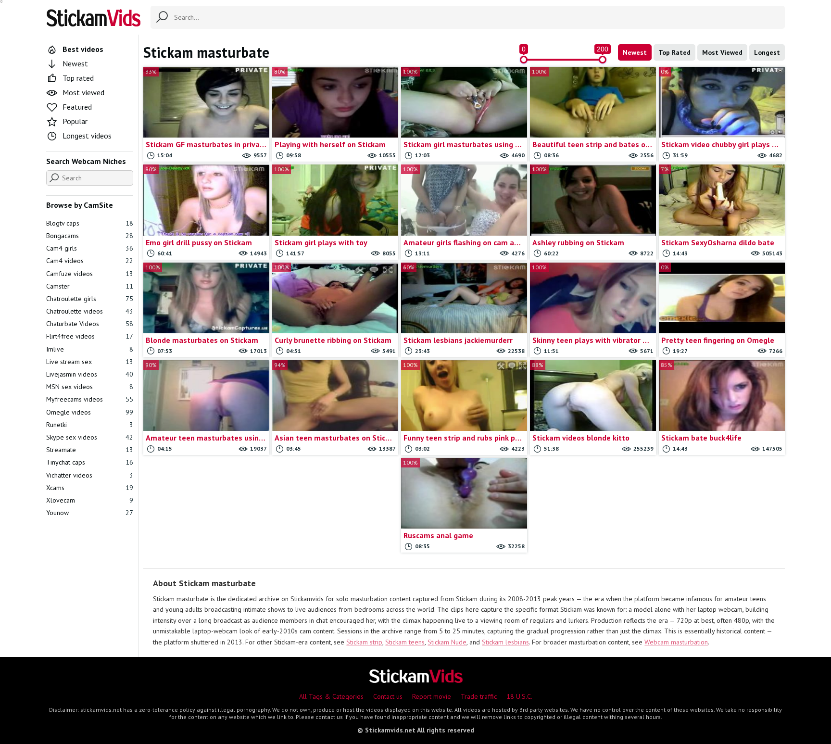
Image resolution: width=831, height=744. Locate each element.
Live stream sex (89, 361)
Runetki (89, 424)
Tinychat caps (89, 462)
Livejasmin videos (89, 374)
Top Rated (674, 52)
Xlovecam (89, 500)
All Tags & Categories (331, 696)
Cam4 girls (89, 248)
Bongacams (89, 235)
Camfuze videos (89, 273)
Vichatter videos (89, 475)
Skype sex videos (89, 437)
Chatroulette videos (89, 311)
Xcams (89, 487)
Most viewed (83, 92)
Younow (89, 512)
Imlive (89, 349)
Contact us (388, 696)
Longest (767, 52)
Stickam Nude (447, 642)
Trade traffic (479, 696)
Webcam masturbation (676, 642)
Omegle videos (89, 412)
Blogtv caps (89, 223)
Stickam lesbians (505, 642)
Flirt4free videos (89, 336)
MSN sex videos (89, 386)
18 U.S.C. (519, 696)
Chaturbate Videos (89, 323)
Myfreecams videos (89, 399)
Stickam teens (405, 642)
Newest (635, 52)
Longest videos (87, 135)
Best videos (83, 49)
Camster (89, 286)
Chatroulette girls (89, 298)
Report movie (431, 696)
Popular (75, 121)
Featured (77, 107)
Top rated (78, 78)
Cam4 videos (89, 260)
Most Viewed (722, 52)
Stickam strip (364, 642)
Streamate (89, 449)
